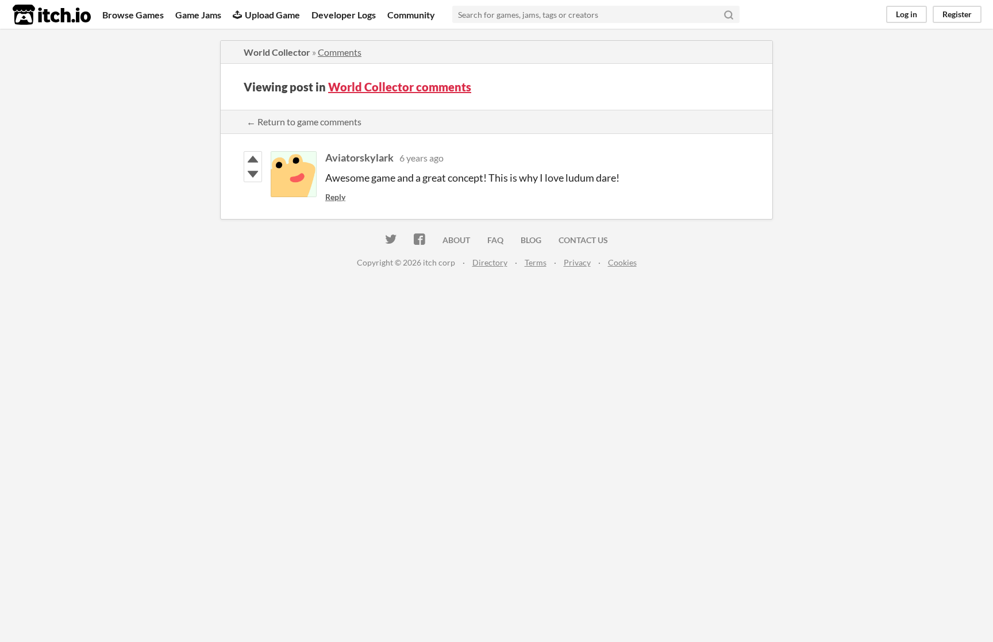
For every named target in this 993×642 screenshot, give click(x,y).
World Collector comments (399, 87)
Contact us (583, 240)
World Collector (277, 52)
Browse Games (133, 14)
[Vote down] (252, 174)
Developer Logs (343, 14)
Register (957, 14)
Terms (535, 262)
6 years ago (421, 157)
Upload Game (272, 14)
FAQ (495, 240)
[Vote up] (252, 159)
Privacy (577, 262)
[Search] (729, 14)
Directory (489, 262)
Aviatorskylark (359, 157)
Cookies (622, 262)
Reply (335, 197)
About (456, 240)
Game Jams (198, 14)
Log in (906, 14)
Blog (531, 240)
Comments (339, 52)
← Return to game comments (304, 121)
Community (411, 14)
